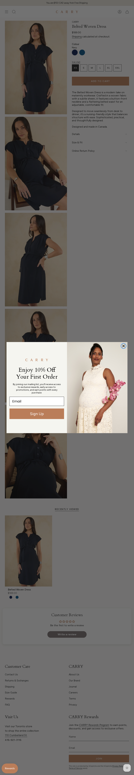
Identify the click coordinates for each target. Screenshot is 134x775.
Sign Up (37, 413)
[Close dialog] (123, 346)
